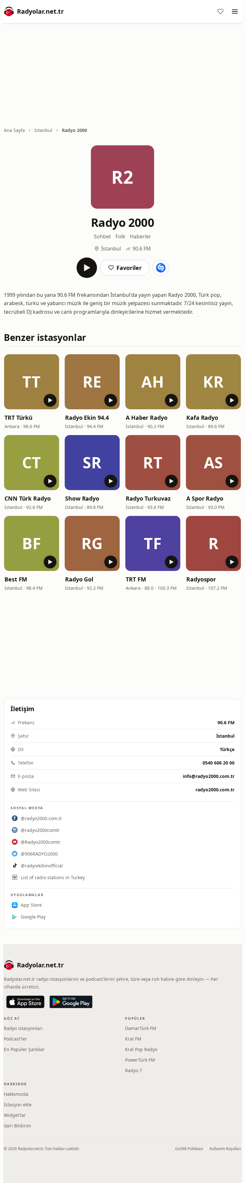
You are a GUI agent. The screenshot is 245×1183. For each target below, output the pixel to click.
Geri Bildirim (17, 1126)
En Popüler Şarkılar (24, 1049)
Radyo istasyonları (23, 1028)
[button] (31, 382)
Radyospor (201, 579)
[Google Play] (71, 1001)
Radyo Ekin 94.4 (87, 417)
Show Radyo (82, 498)
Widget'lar (15, 1115)
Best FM (15, 579)
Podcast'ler (15, 1039)
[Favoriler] (220, 11)
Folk (120, 236)
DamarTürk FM (140, 1028)
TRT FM (136, 579)
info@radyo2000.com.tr (208, 776)
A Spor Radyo (204, 498)
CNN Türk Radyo (27, 498)
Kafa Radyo (202, 417)
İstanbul (43, 130)
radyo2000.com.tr (215, 790)
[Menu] (234, 11)
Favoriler (129, 268)
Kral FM (133, 1039)
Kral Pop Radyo (141, 1049)
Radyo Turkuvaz (148, 498)
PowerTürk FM (140, 1060)
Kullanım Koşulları (225, 1148)
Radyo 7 (133, 1070)
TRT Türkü (18, 417)
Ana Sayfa (14, 130)
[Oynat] (87, 267)
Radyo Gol (79, 579)
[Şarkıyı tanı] (161, 268)
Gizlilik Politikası (189, 1148)
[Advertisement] (122, 75)
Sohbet (102, 236)
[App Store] (25, 1001)
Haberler (140, 236)
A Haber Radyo (146, 417)
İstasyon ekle (18, 1105)
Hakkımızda (16, 1094)
